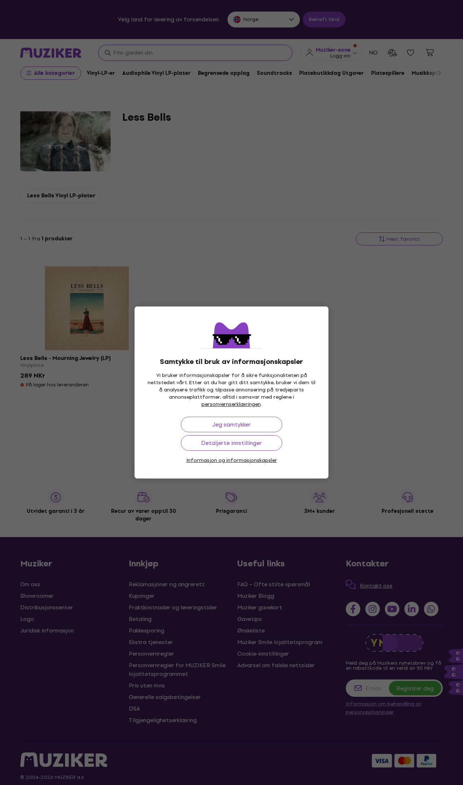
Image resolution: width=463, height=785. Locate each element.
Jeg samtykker (231, 424)
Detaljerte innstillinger (231, 442)
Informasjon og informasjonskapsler (231, 460)
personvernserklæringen (231, 404)
